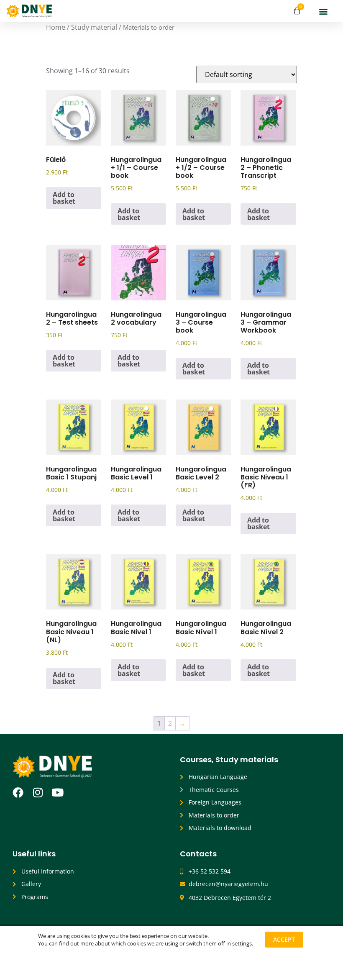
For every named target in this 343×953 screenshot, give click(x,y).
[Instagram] (37, 792)
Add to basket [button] (64, 198)
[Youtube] (57, 792)
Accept (284, 939)
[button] (323, 11)
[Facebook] (18, 792)
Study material (94, 27)
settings (242, 943)
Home (55, 27)
